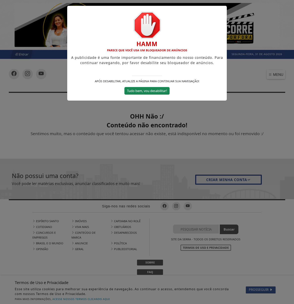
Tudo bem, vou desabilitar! (147, 91)
